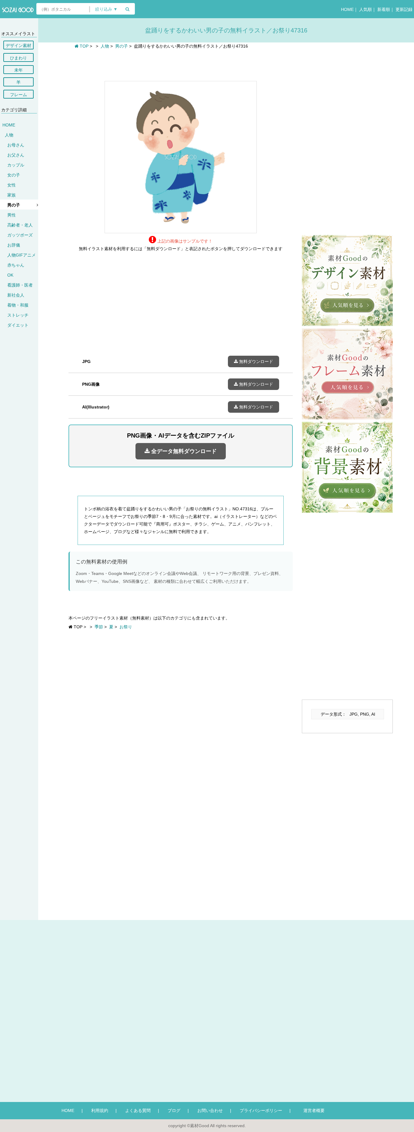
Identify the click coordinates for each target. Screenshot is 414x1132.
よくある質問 (138, 1110)
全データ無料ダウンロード (183, 451)
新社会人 (15, 295)
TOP (83, 46)
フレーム (18, 94)
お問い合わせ (210, 1110)
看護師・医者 (20, 285)
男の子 (13, 205)
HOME (347, 9)
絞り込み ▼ (106, 9)
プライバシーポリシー (261, 1110)
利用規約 (99, 1110)
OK (10, 275)
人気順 (365, 9)
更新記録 (404, 9)
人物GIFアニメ (21, 255)
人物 (9, 135)
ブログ (174, 1110)
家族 (11, 195)
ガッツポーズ (20, 235)
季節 (99, 626)
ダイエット (17, 325)
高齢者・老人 (20, 225)
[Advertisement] (180, 64)
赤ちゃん (15, 265)
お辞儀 (13, 245)
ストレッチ (17, 315)
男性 (11, 215)
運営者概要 (312, 1110)
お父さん (15, 155)
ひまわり (18, 57)
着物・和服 (17, 305)
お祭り (125, 626)
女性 (11, 185)
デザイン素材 (18, 45)
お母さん (15, 145)
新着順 (383, 9)
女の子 (13, 175)
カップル (15, 165)
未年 (18, 70)
